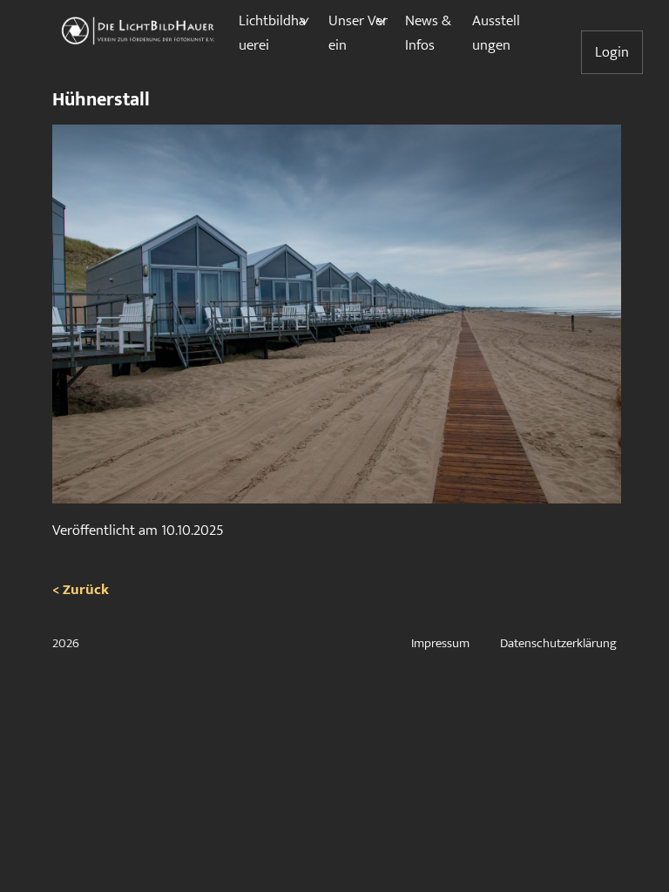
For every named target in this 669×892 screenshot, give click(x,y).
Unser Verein (358, 33)
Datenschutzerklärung (558, 643)
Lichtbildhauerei (272, 33)
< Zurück (80, 590)
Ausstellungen (496, 33)
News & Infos (428, 33)
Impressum (440, 643)
